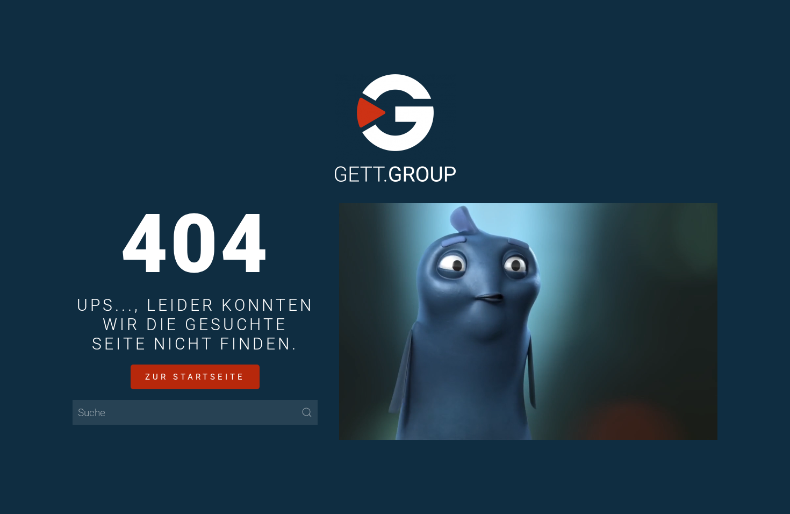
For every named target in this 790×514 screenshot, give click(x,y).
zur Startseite (195, 377)
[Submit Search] (307, 412)
